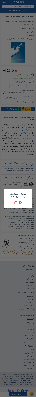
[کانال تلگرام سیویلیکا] (20, 202)
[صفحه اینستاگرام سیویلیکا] (15, 202)
